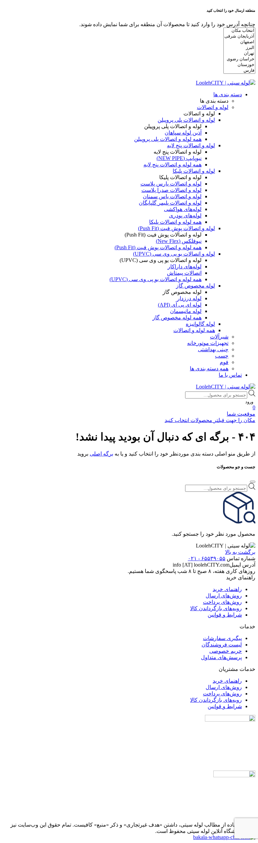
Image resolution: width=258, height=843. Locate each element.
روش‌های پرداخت (222, 602)
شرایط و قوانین (225, 615)
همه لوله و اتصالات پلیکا (175, 222)
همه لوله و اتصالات (194, 330)
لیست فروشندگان (222, 644)
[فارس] (239, 70)
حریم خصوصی (225, 651)
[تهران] (239, 53)
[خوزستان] (239, 65)
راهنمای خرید (227, 589)
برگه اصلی (101, 454)
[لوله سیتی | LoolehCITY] (225, 83)
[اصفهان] (239, 42)
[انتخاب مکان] (239, 31)
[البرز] (239, 48)
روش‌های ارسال (224, 595)
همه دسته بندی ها (209, 368)
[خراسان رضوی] (239, 59)
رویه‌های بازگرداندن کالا (216, 608)
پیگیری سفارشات (222, 638)
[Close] (252, 482)
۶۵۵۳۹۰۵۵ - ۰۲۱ (206, 558)
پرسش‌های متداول (221, 657)
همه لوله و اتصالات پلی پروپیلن (168, 139)
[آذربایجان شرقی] (239, 36)
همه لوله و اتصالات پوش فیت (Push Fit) (158, 247)
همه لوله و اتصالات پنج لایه (172, 164)
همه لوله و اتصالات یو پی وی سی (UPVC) (156, 279)
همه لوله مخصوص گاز (177, 317)
